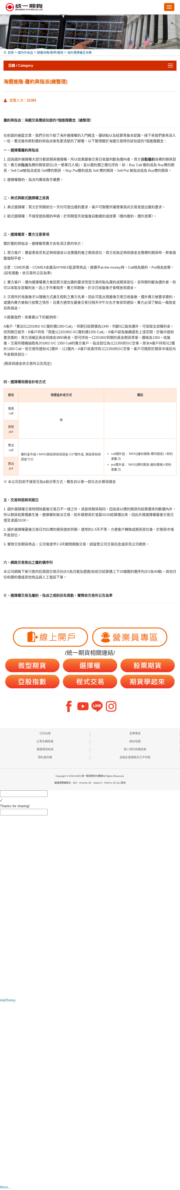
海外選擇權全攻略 (79, 52)
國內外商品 (25, 52)
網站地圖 (135, 741)
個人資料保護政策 (135, 749)
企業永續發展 (45, 741)
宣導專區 (135, 733)
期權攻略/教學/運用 (50, 52)
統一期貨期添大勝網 (24, 7)
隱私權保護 (45, 757)
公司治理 (45, 733)
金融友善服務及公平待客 (135, 757)
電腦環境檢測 (45, 749)
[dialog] (90, 806)
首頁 (11, 52)
